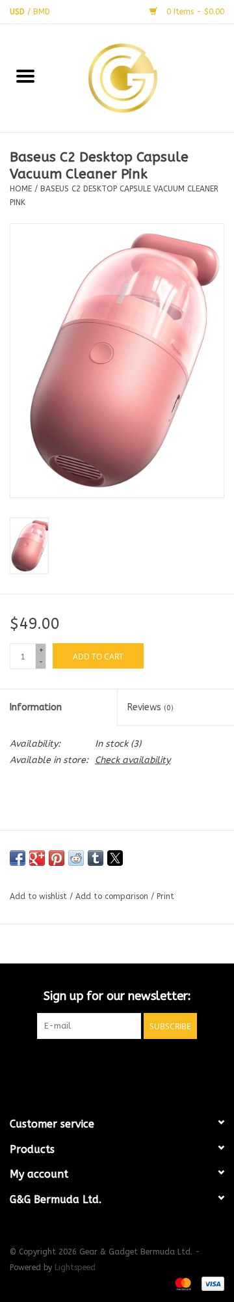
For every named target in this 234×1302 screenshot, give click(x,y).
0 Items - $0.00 (194, 11)
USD (18, 11)
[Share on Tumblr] (95, 858)
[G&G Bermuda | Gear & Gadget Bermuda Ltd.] (142, 77)
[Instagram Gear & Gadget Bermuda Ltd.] (140, 1065)
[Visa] (210, 1283)
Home (21, 188)
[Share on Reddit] (76, 858)
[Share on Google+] (37, 858)
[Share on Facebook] (17, 858)
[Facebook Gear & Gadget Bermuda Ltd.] (93, 1065)
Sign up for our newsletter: (117, 996)
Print (165, 896)
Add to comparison (113, 896)
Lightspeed (75, 1267)
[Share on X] (115, 858)
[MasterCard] (182, 1283)
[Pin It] (56, 858)
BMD (41, 11)
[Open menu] (25, 75)
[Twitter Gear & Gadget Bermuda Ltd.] (117, 1065)
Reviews (150, 707)
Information (36, 707)
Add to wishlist (40, 896)
